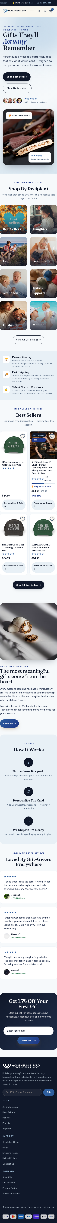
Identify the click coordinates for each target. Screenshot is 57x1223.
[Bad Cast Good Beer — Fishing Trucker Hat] (13, 527)
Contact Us (8, 1163)
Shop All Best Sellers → (28, 585)
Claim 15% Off (28, 1040)
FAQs (5, 1147)
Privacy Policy (10, 1188)
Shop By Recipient (17, 88)
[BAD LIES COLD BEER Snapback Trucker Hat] (43, 527)
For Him (6, 1123)
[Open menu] (31, 11)
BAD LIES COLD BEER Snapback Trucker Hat (41, 547)
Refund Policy (10, 1158)
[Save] (22, 436)
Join (49, 1092)
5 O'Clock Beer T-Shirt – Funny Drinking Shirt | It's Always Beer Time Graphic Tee (42, 467)
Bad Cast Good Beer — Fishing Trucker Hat (13, 547)
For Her (6, 1117)
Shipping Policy (10, 1152)
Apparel (7, 1128)
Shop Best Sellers (17, 76)
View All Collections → (28, 339)
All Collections (10, 1107)
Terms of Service (11, 1193)
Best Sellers (9, 1112)
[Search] (39, 11)
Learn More (9, 723)
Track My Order (11, 1142)
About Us (7, 1177)
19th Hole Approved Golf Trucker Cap (13, 463)
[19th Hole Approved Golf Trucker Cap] (13, 445)
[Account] (45, 11)
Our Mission (9, 1182)
